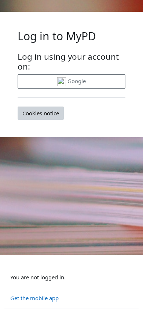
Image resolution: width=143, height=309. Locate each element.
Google (76, 81)
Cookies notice (40, 113)
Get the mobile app (34, 298)
